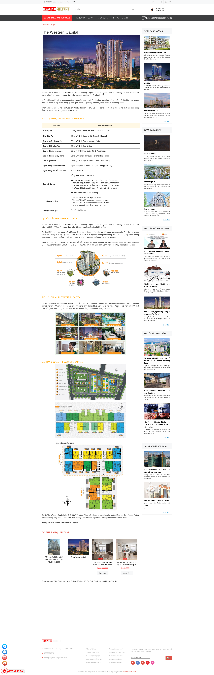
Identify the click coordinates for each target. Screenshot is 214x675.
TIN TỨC (115, 18)
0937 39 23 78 (49, 653)
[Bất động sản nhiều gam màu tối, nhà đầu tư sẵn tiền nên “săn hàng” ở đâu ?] (157, 347)
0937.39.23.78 (157, 18)
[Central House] (157, 199)
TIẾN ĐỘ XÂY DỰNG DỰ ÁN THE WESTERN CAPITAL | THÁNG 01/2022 (54, 559)
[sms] (4, 658)
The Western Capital (78, 557)
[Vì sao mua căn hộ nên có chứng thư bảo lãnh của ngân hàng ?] (157, 459)
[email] (4, 663)
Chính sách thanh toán (117, 652)
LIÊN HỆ (125, 18)
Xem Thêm (166, 121)
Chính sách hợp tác (115, 663)
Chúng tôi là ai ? (91, 649)
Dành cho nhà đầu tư (93, 663)
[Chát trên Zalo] (4, 652)
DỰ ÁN (90, 18)
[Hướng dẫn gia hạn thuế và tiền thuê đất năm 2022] (157, 241)
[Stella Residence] (157, 142)
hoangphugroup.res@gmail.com (55, 658)
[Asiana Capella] (157, 171)
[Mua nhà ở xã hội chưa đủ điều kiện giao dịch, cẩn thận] (157, 490)
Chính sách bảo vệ (115, 659)
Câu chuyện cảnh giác (94, 659)
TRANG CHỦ (80, 18)
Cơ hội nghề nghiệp (93, 656)
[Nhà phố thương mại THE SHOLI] (157, 43)
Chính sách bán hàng (116, 656)
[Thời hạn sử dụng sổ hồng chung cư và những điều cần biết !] (157, 303)
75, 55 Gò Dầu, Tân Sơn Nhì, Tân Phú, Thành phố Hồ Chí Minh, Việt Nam (92, 581)
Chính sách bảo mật (116, 649)
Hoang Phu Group (129, 671)
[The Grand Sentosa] (157, 100)
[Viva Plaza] (157, 71)
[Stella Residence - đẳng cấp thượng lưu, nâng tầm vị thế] (157, 380)
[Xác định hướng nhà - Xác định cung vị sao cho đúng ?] (157, 272)
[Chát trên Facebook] (4, 646)
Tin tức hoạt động (92, 652)
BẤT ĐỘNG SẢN (103, 18)
